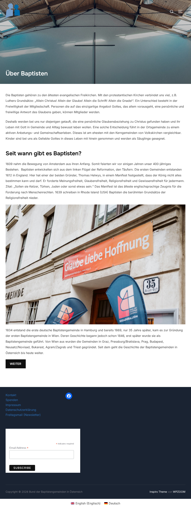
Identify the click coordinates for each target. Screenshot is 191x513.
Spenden (12, 400)
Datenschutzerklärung (21, 410)
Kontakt (11, 395)
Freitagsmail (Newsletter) (23, 415)
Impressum (13, 405)
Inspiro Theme (158, 491)
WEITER (15, 364)
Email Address (18, 448)
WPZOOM (179, 491)
